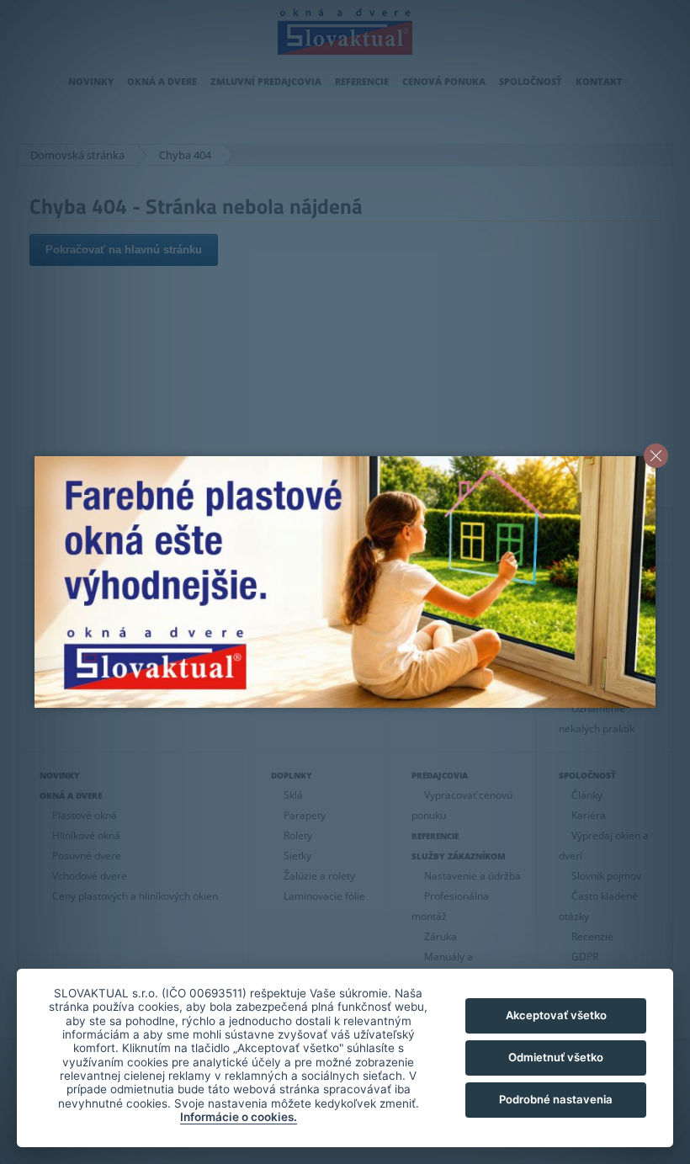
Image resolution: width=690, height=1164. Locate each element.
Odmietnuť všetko (555, 1057)
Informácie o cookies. (238, 1117)
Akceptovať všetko (556, 1015)
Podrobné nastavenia (556, 1099)
